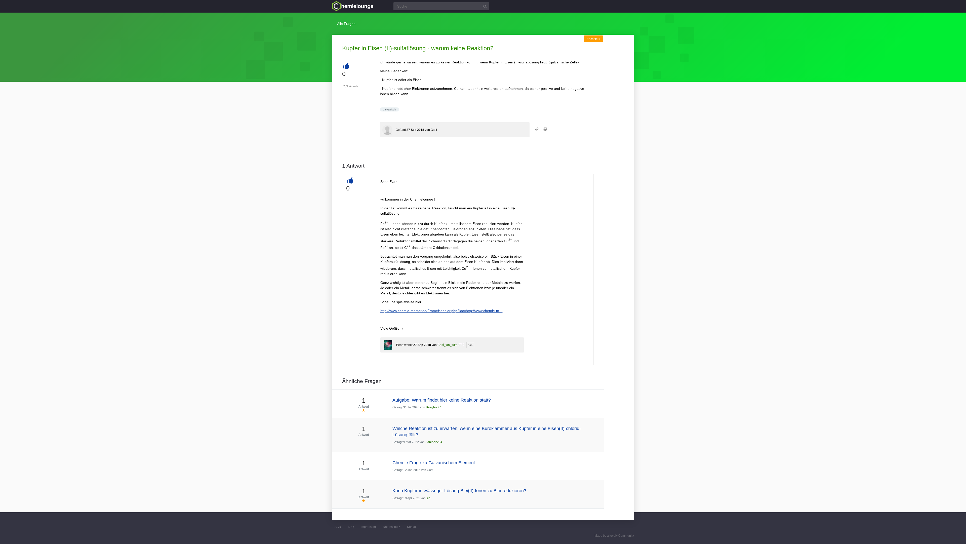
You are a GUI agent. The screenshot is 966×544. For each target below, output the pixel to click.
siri (428, 498)
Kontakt (412, 527)
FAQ (351, 527)
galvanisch (389, 109)
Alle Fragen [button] (346, 24)
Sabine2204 (433, 442)
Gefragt (401, 130)
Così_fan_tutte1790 (450, 345)
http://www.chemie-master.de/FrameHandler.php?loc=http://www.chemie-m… (441, 311)
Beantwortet (404, 345)
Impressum (368, 527)
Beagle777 (433, 407)
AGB (338, 527)
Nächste (593, 39)
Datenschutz (391, 527)
